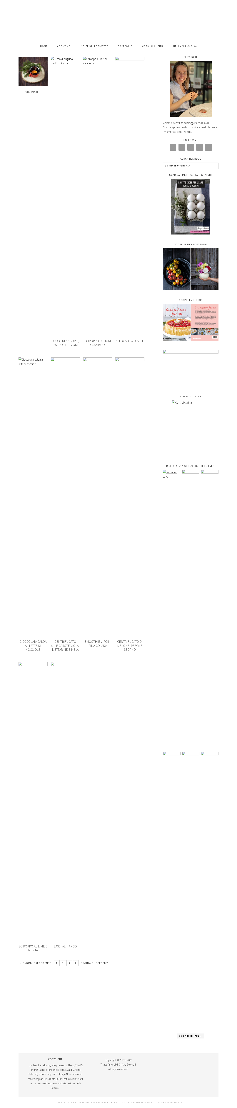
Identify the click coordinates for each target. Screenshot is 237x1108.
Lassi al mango (65, 946)
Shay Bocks (107, 1102)
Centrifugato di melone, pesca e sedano (130, 645)
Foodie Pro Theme (86, 1102)
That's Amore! (118, 19)
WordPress (176, 1102)
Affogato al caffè (130, 341)
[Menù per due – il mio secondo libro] (209, 891)
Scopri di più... (191, 1036)
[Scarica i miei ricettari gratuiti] (190, 207)
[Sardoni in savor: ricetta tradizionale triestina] (172, 609)
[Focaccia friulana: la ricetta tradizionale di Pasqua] (209, 609)
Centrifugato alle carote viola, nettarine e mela (65, 645)
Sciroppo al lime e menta (33, 948)
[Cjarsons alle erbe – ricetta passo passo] (191, 891)
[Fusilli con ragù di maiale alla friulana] (172, 891)
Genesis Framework (142, 1102)
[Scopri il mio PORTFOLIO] (190, 269)
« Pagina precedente (35, 963)
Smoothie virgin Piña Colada (97, 643)
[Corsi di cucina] (190, 428)
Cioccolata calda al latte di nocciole (33, 645)
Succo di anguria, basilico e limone (65, 343)
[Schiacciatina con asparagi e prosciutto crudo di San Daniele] (191, 609)
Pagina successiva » (96, 963)
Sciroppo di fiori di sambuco (97, 343)
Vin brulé (33, 92)
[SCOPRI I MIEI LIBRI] (190, 344)
